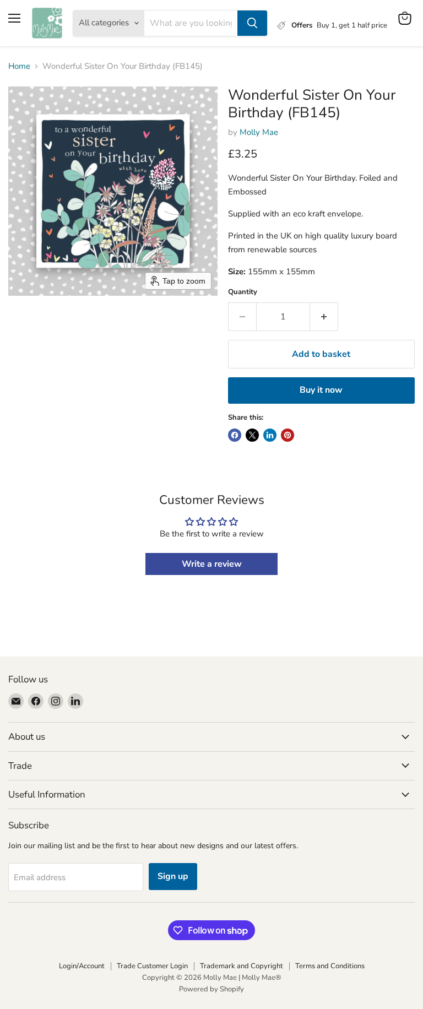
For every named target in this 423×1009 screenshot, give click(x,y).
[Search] (252, 23)
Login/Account (82, 966)
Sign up (173, 876)
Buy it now (321, 390)
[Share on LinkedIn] (269, 435)
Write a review (212, 564)
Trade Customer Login (152, 966)
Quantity (242, 292)
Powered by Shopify (211, 989)
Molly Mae (259, 132)
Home (19, 66)
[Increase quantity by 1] (324, 316)
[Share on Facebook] (234, 435)
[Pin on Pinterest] (287, 435)
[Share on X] (252, 435)
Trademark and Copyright (241, 966)
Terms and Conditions (330, 966)
